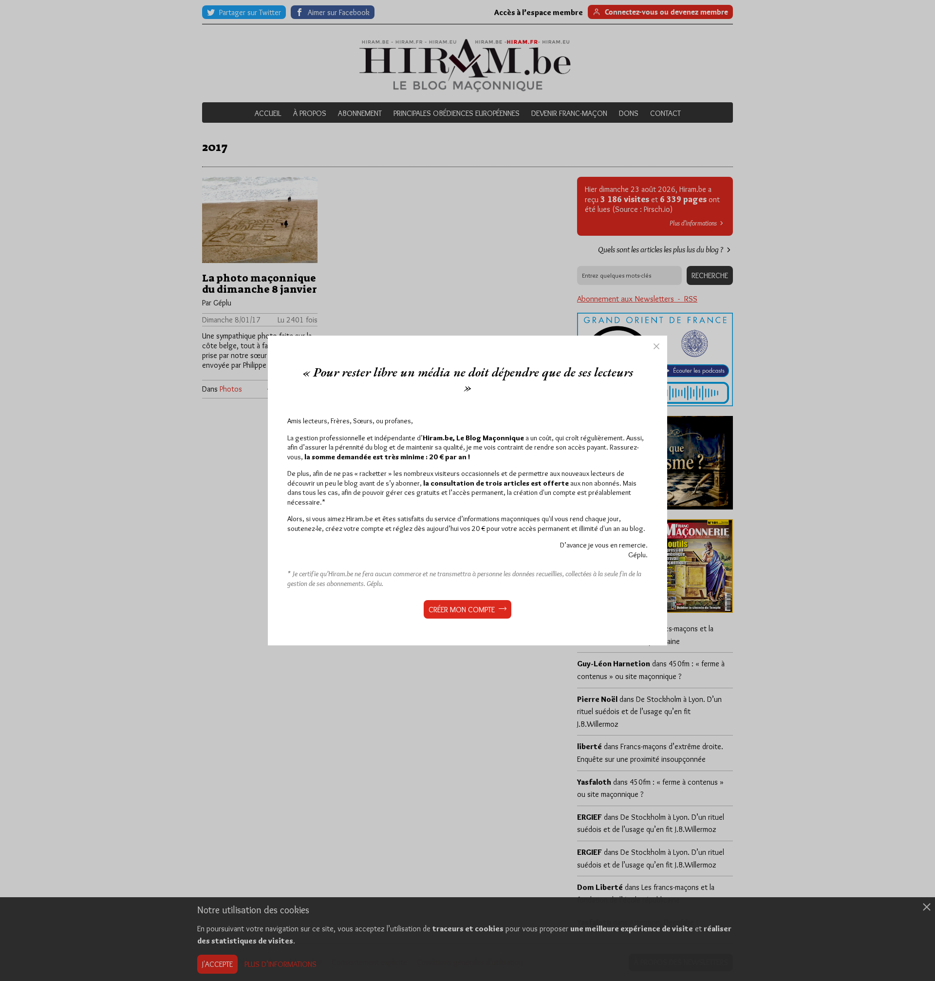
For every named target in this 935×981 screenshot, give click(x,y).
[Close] (656, 346)
